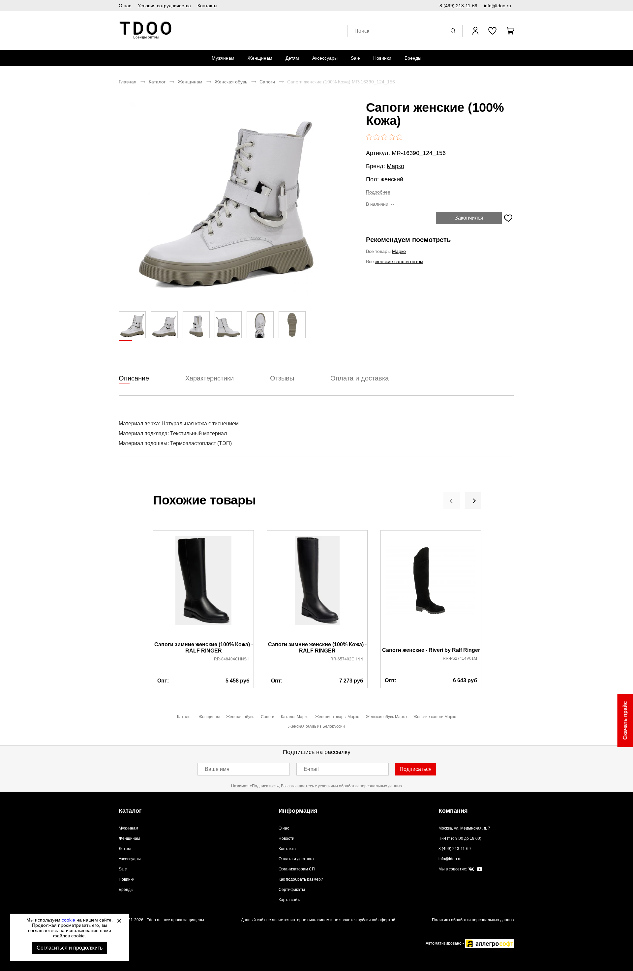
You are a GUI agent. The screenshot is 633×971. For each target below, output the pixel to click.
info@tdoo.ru (497, 5)
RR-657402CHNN (346, 659)
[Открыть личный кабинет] (475, 31)
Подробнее (378, 192)
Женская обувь (231, 81)
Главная (127, 81)
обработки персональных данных (370, 786)
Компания (453, 810)
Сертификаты (292, 889)
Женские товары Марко (337, 716)
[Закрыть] (119, 920)
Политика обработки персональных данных (473, 920)
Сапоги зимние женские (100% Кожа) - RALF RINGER (203, 647)
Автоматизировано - (445, 943)
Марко (395, 166)
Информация (298, 810)
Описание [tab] (134, 378)
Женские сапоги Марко (434, 716)
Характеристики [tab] (209, 378)
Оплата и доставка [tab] (359, 378)
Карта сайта (290, 899)
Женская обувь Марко (386, 716)
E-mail (311, 769)
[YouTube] (479, 869)
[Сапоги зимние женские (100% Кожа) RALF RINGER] (203, 586)
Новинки (382, 58)
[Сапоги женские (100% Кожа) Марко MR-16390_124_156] (226, 198)
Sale (355, 58)
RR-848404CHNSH (232, 659)
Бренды (413, 58)
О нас (125, 5)
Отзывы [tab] (282, 378)
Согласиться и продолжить (70, 948)
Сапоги (267, 81)
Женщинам (260, 58)
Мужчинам (223, 58)
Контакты (207, 5)
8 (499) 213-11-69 (458, 5)
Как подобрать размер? (301, 879)
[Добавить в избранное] (508, 218)
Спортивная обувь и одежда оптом (146, 30)
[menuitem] (223, 58)
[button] (454, 31)
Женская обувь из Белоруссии (316, 726)
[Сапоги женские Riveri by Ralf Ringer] (430, 589)
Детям (292, 58)
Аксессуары (325, 58)
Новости (286, 838)
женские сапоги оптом (399, 261)
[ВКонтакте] (471, 869)
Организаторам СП (297, 869)
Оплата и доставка (296, 859)
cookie (68, 920)
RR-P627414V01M (460, 658)
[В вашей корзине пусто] (510, 31)
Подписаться (416, 769)
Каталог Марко (295, 716)
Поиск (361, 31)
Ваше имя (217, 769)
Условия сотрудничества (164, 5)
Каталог (157, 81)
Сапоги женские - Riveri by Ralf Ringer (431, 650)
